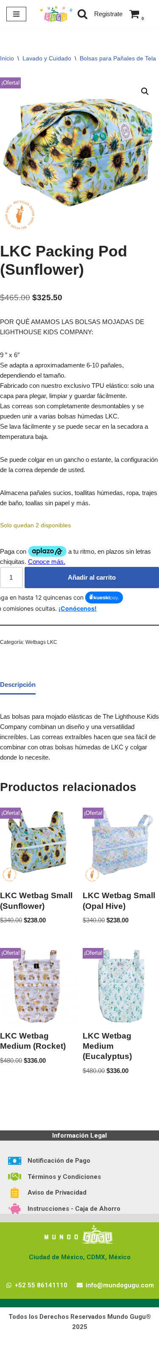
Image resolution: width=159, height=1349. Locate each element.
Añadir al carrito (92, 577)
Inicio (7, 58)
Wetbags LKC (41, 642)
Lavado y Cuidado (46, 58)
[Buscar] (82, 14)
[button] (145, 91)
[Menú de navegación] (16, 14)
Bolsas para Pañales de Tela (118, 58)
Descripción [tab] (18, 684)
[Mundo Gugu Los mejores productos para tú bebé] (56, 14)
